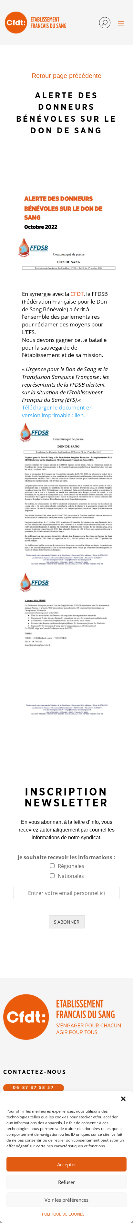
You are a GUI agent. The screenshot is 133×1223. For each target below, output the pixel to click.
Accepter (66, 1164)
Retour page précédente (66, 75)
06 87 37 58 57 (33, 1088)
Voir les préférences (66, 1200)
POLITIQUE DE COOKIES (63, 1214)
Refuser (66, 1182)
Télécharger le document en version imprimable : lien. (57, 411)
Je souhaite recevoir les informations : (66, 857)
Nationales (71, 876)
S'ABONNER (66, 922)
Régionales (71, 866)
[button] (123, 1099)
